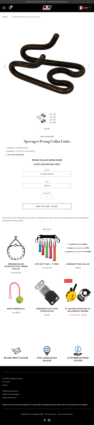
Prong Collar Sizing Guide (47, 160)
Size (47, 182)
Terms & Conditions (65, 414)
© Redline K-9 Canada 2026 (32, 414)
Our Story (6, 382)
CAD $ (85, 8)
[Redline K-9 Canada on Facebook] (45, 421)
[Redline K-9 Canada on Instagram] (49, 421)
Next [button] (87, 66)
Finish (47, 170)
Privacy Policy (50, 414)
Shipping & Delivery (10, 391)
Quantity (47, 193)
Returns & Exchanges (10, 394)
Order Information (9, 397)
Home (4, 17)
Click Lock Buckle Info (47, 164)
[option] (47, 66)
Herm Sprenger (47, 136)
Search (5, 385)
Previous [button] (6, 66)
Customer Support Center (12, 378)
